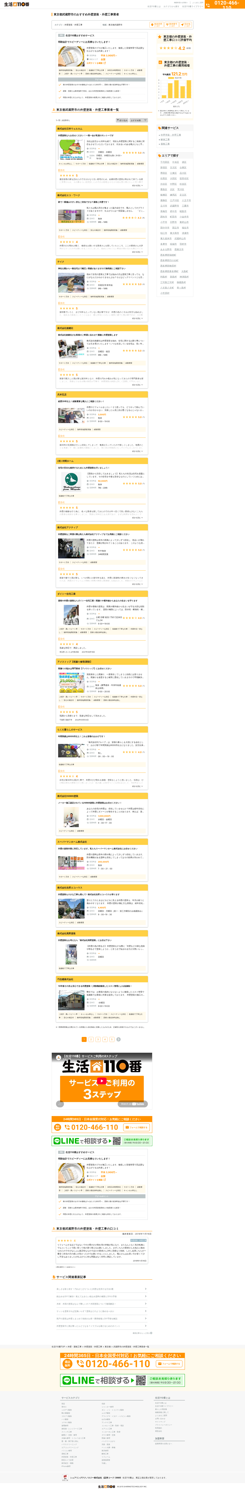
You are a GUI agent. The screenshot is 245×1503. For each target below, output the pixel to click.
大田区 (173, 178)
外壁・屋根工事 (75, 1346)
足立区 (183, 194)
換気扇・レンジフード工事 (72, 1429)
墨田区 (163, 173)
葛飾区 (163, 200)
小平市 (163, 222)
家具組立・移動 (67, 1463)
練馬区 (173, 194)
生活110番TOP (58, 1346)
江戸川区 (174, 200)
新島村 (173, 276)
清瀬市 (185, 233)
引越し (104, 1463)
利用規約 (158, 1428)
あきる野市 (166, 249)
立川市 (163, 205)
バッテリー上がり (108, 1441)
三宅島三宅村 (167, 282)
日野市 (173, 222)
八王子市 (186, 200)
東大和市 (174, 233)
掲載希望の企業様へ (181, 3)
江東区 (173, 173)
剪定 (63, 1404)
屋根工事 (165, 143)
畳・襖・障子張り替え (70, 1441)
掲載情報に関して (162, 1412)
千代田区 (164, 162)
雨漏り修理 (106, 1438)
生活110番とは (154, 6)
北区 (172, 189)
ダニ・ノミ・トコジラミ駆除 (113, 1410)
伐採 (103, 1404)
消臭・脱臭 (106, 1444)
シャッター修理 (108, 1407)
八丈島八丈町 (167, 287)
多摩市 (163, 244)
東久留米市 (166, 238)
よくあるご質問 (197, 3)
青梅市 (163, 211)
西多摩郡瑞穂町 (168, 255)
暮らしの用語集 (161, 1409)
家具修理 (105, 1451)
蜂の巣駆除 (66, 1413)
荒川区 (180, 189)
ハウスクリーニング (69, 1444)
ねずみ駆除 (106, 1419)
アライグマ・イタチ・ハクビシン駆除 (116, 1416)
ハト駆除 (65, 1419)
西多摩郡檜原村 (168, 265)
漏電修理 (65, 1425)
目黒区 (163, 178)
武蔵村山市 (180, 238)
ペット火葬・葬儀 (108, 1447)
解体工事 (165, 139)
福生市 (185, 227)
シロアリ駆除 (67, 1410)
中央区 (175, 162)
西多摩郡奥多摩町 (169, 271)
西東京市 (179, 249)
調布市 (163, 216)
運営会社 (158, 1431)
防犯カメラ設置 (67, 1460)
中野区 (173, 184)
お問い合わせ (160, 1419)
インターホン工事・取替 (111, 1432)
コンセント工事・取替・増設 (113, 1425)
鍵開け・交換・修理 (69, 1435)
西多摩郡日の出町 (169, 260)
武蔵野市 (174, 205)
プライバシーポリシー (163, 1425)
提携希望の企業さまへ (163, 1444)
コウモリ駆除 (67, 1422)
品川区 (183, 173)
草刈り (64, 1407)
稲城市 (173, 244)
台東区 (183, 167)
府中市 (173, 211)
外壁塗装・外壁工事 (171, 134)
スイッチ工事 (67, 1432)
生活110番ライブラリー (192, 6)
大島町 (184, 271)
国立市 (175, 227)
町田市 (173, 216)
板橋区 (163, 194)
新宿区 (163, 167)
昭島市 (183, 211)
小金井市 (184, 216)
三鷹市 (185, 205)
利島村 (163, 276)
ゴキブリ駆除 (67, 1416)
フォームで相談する (138, 1127)
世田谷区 (184, 178)
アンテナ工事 (107, 1422)
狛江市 (163, 233)
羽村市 (183, 244)
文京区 (173, 167)
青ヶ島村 (181, 287)
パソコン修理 (67, 1451)
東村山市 (184, 222)
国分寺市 (164, 227)
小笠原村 (164, 293)
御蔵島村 (181, 282)
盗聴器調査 (106, 1460)
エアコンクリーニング (70, 1447)
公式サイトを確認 (95, 63)
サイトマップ (160, 1422)
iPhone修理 (66, 1466)
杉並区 (183, 184)
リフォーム (106, 1457)
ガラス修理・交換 (108, 1435)
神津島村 (184, 276)
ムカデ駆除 (106, 1413)
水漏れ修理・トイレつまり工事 (73, 1438)
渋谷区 (163, 184)
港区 (184, 162)
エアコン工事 (107, 1429)
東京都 (108, 1346)
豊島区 (163, 189)
